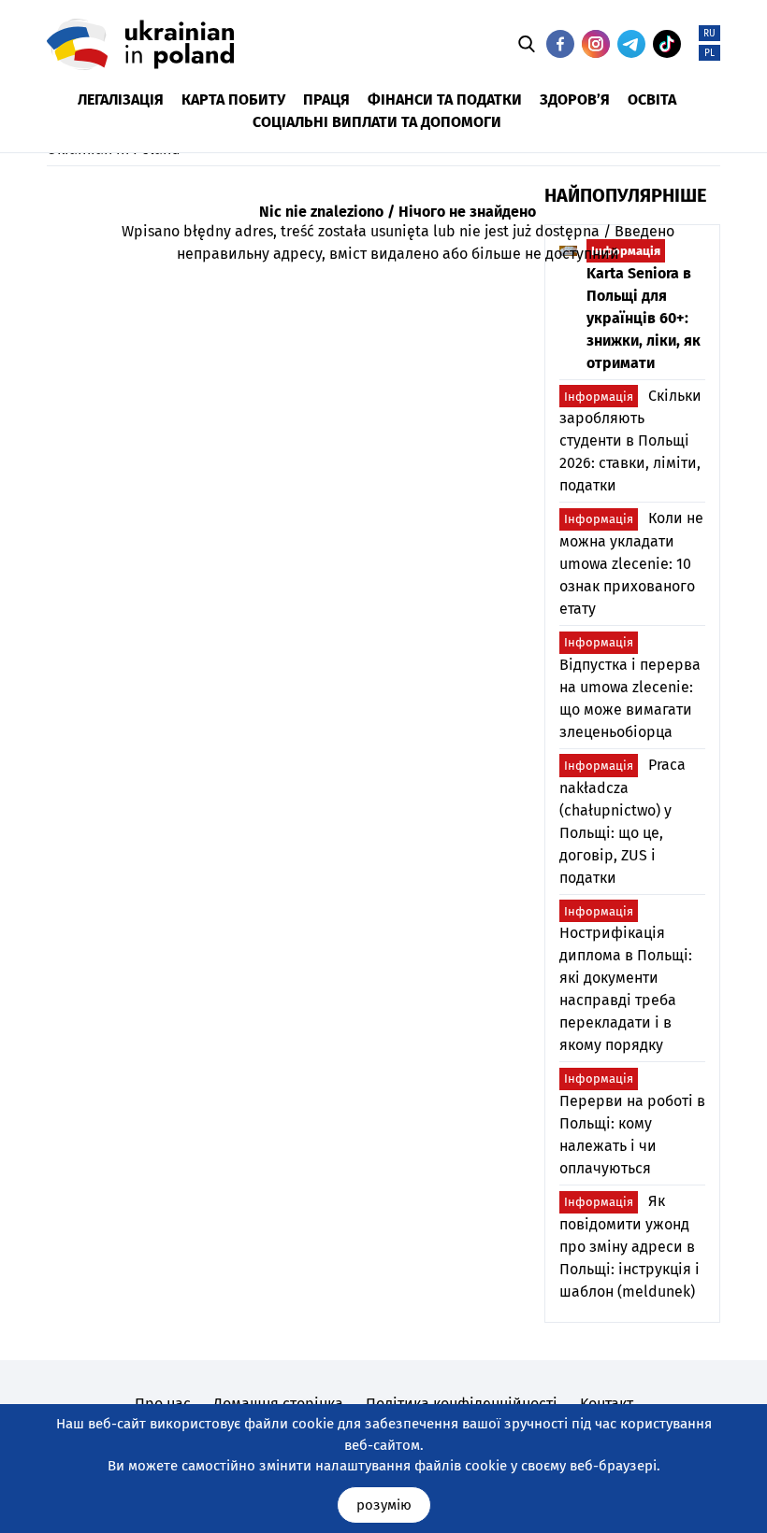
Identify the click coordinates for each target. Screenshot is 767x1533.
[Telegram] (631, 44)
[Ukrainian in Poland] (140, 44)
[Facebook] (560, 44)
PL (709, 53)
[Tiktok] (667, 44)
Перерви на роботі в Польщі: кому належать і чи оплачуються (632, 1124)
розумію (384, 1505)
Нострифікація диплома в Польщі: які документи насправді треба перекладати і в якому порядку (625, 979)
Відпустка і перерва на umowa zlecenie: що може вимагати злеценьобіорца (630, 688)
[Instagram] (596, 44)
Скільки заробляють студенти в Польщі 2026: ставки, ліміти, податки (630, 441)
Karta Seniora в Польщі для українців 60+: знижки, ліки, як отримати (643, 308)
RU (709, 33)
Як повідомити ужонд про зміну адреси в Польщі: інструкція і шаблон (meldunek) (629, 1246)
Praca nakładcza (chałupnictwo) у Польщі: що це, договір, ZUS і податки (622, 821)
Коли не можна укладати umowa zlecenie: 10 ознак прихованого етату (631, 563)
